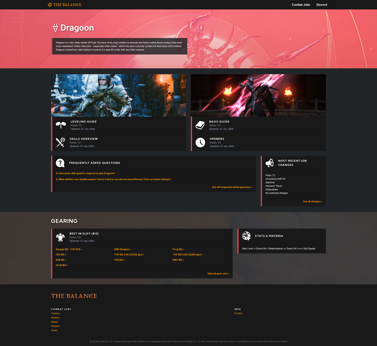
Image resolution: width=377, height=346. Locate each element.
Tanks (54, 330)
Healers (55, 317)
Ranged (55, 325)
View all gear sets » (218, 273)
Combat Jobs (301, 4)
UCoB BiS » (62, 265)
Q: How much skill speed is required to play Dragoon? (85, 173)
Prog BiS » (178, 249)
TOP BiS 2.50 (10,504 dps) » (188, 254)
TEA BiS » (119, 260)
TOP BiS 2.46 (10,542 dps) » (129, 254)
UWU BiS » (178, 260)
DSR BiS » (61, 260)
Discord (321, 4)
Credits (238, 313)
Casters (55, 313)
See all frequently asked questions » (232, 187)
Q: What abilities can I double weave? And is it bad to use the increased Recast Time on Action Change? (113, 179)
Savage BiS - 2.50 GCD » (69, 249)
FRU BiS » (61, 254)
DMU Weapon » (122, 249)
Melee (54, 321)
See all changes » (312, 201)
